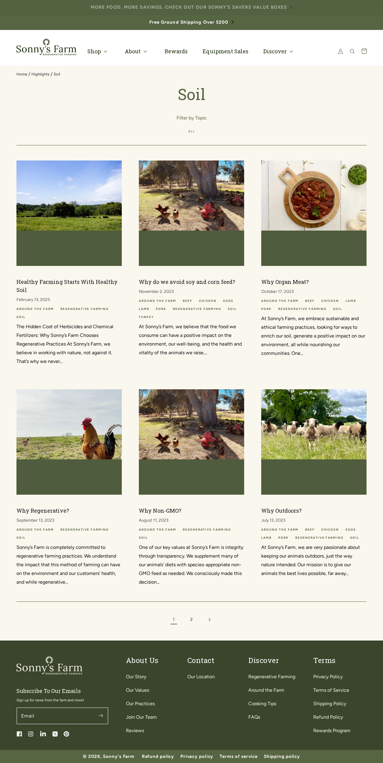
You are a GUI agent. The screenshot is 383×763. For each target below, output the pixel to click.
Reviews (135, 730)
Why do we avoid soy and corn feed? (187, 281)
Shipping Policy (329, 703)
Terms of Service (331, 690)
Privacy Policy (328, 676)
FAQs (254, 717)
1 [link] (174, 619)
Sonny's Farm (118, 756)
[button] (98, 51)
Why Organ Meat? (285, 281)
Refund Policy (328, 717)
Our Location (201, 676)
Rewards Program (331, 730)
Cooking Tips (262, 703)
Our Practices (140, 703)
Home (21, 74)
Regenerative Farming (271, 676)
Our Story (136, 676)
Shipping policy (282, 756)
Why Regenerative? (42, 510)
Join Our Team (141, 717)
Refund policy (158, 756)
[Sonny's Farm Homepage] (46, 46)
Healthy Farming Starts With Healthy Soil (67, 285)
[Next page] (209, 619)
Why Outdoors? (281, 510)
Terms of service (238, 756)
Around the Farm (266, 690)
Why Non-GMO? (160, 510)
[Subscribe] (100, 715)
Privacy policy (196, 756)
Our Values (137, 690)
